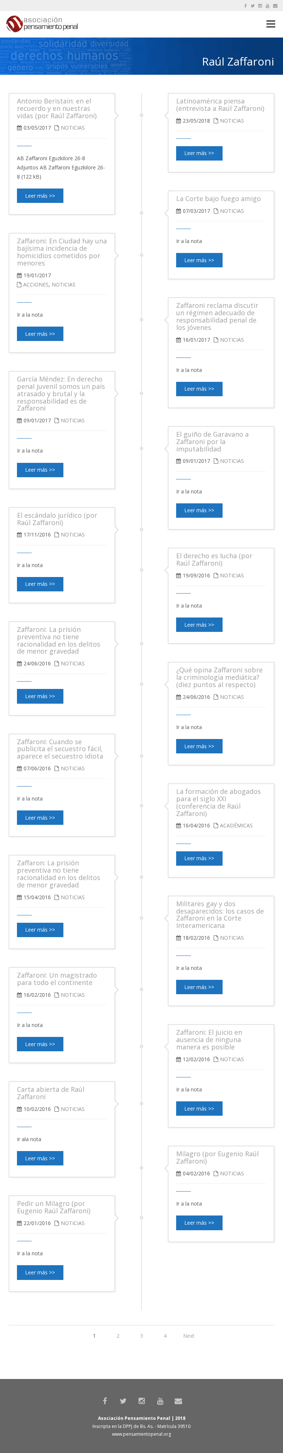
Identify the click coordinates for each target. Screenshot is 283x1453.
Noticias (232, 120)
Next (189, 1335)
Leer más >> (199, 152)
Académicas (236, 825)
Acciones (36, 284)
